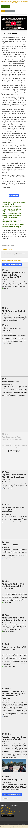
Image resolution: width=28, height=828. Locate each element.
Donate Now (14, 195)
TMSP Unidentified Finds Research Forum (11, 812)
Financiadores (10, 11)
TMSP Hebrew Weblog (7, 809)
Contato (25, 823)
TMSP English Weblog (7, 807)
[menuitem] (5, 6)
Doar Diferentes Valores (12, 264)
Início (3, 11)
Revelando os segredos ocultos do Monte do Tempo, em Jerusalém (14, 2)
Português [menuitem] (4, 7)
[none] (4, 6)
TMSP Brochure (5, 810)
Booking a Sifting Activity (7, 813)
